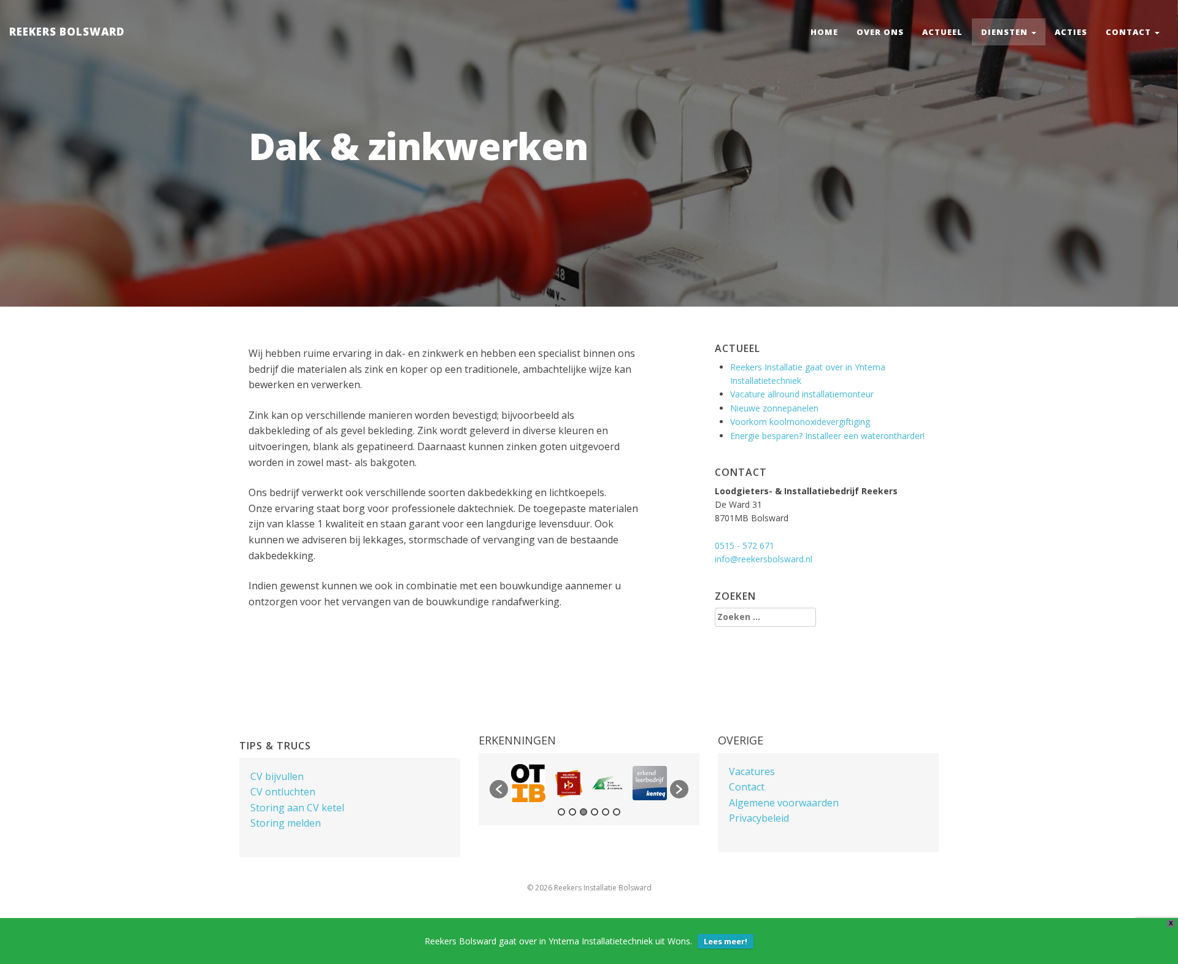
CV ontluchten (282, 791)
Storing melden (285, 823)
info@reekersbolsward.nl (763, 559)
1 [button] (561, 812)
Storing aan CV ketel (297, 807)
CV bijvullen (277, 776)
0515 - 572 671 (744, 545)
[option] (528, 783)
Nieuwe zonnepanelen (774, 408)
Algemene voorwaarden (784, 802)
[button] (499, 789)
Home (824, 31)
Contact (1129, 31)
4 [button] (594, 812)
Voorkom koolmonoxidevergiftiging (800, 421)
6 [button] (616, 812)
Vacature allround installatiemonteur (802, 394)
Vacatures (752, 771)
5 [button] (605, 812)
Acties (1071, 31)
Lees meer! (725, 941)
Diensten (1005, 31)
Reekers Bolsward (67, 32)
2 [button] (572, 812)
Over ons (880, 31)
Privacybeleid (759, 818)
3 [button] (583, 812)
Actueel (942, 31)
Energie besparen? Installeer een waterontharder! (827, 436)
